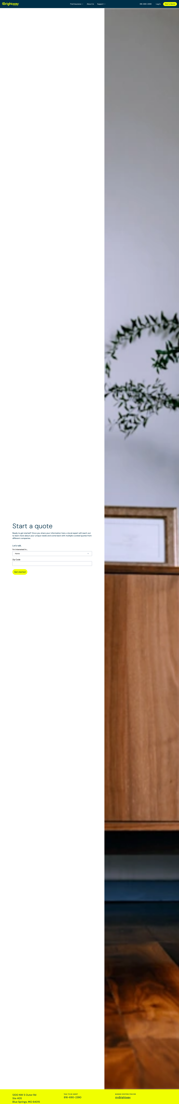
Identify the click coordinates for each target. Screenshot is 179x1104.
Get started (20, 572)
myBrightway (123, 1097)
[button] (76, 4)
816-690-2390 (146, 4)
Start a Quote (170, 4)
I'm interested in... (20, 549)
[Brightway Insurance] (15, 4)
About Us (90, 4)
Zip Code (16, 559)
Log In (158, 4)
